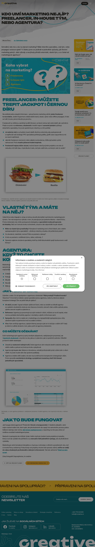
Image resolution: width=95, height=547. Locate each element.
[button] (25, 286)
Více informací (39, 270)
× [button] (81, 257)
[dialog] (47, 273)
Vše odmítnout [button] (52, 286)
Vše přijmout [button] (71, 286)
